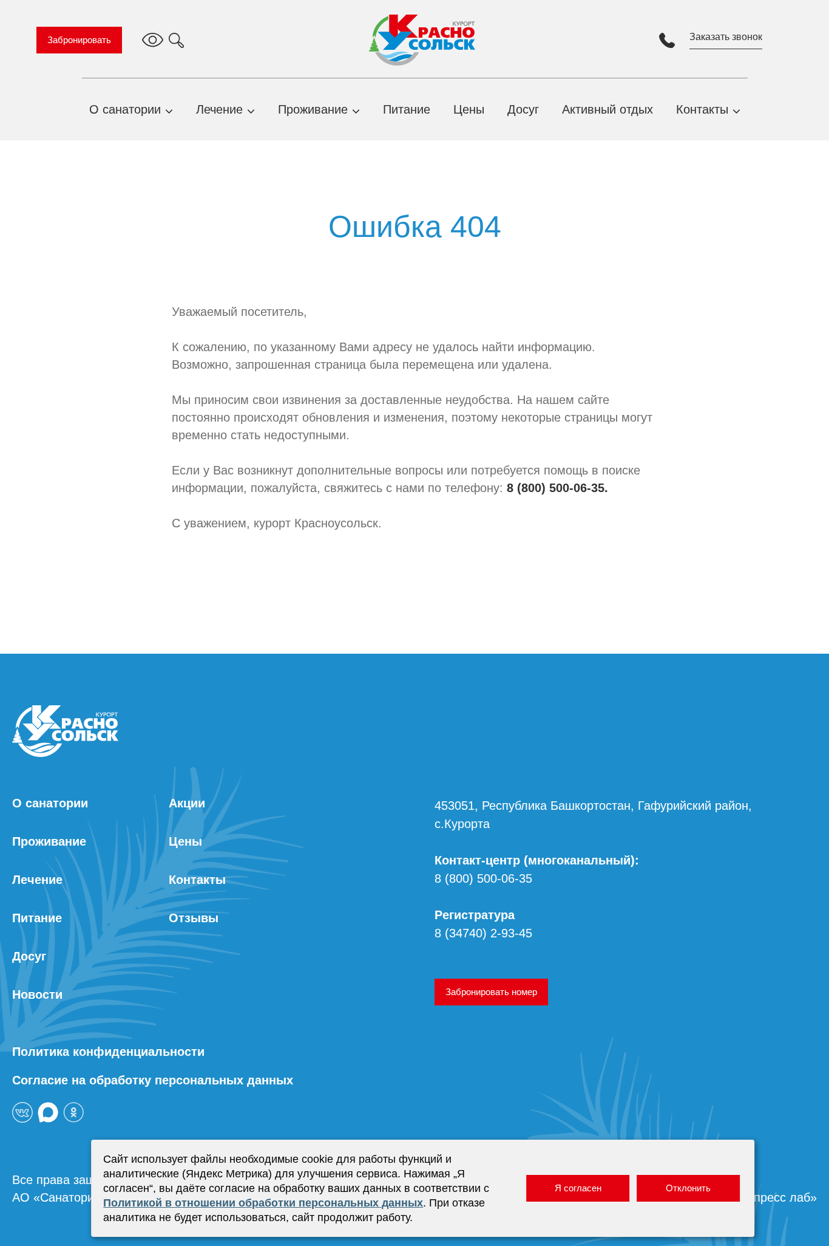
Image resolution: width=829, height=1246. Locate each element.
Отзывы (193, 918)
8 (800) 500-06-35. (557, 488)
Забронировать (79, 40)
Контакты (702, 109)
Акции (187, 803)
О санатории (125, 109)
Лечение (219, 109)
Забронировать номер (491, 992)
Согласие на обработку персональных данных (152, 1080)
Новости (37, 994)
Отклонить (688, 1188)
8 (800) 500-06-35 (483, 878)
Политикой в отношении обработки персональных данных (263, 1203)
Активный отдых (607, 109)
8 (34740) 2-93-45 (483, 933)
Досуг (523, 109)
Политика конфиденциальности (108, 1051)
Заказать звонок (725, 37)
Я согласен (578, 1188)
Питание (406, 109)
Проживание (313, 109)
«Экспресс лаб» (772, 1197)
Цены (468, 109)
